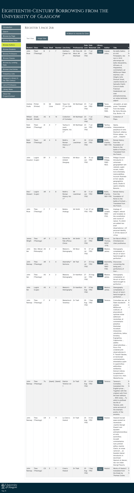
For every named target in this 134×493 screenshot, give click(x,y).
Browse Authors (9, 45)
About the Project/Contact (9, 95)
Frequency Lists (9, 74)
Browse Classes (9, 58)
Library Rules (8, 89)
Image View (42, 38)
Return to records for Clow (78, 33)
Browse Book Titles (10, 40)
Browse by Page (9, 36)
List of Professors (9, 85)
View (100, 52)
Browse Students (9, 49)
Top (3, 491)
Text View (30, 38)
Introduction (7, 27)
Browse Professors (10, 54)
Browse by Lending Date (10, 64)
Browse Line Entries (10, 69)
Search (5, 32)
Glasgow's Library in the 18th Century (10, 79)
